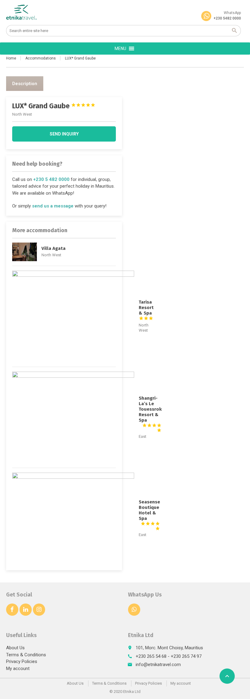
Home (11, 58)
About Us (15, 647)
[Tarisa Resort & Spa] (73, 316)
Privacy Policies (21, 661)
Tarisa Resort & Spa (146, 310)
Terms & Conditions (26, 655)
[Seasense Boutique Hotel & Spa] (73, 518)
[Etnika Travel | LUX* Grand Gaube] (21, 12)
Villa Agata (53, 248)
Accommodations (40, 58)
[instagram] (39, 610)
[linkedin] (26, 610)
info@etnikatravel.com (158, 664)
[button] (120, 48)
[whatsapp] (134, 610)
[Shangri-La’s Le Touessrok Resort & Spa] (73, 417)
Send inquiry (64, 134)
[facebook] (12, 610)
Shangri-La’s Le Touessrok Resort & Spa (150, 411)
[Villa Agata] (24, 252)
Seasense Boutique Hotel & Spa (149, 513)
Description (24, 83)
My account (18, 668)
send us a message (52, 206)
